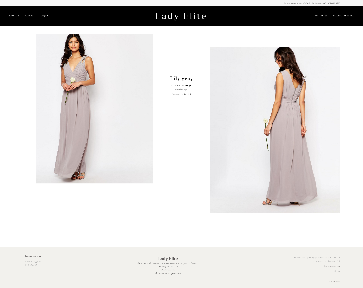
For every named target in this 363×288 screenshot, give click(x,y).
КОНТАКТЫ (321, 16)
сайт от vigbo (334, 281)
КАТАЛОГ (30, 16)
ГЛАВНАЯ (14, 16)
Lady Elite (181, 15)
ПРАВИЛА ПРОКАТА (343, 16)
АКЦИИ (44, 16)
